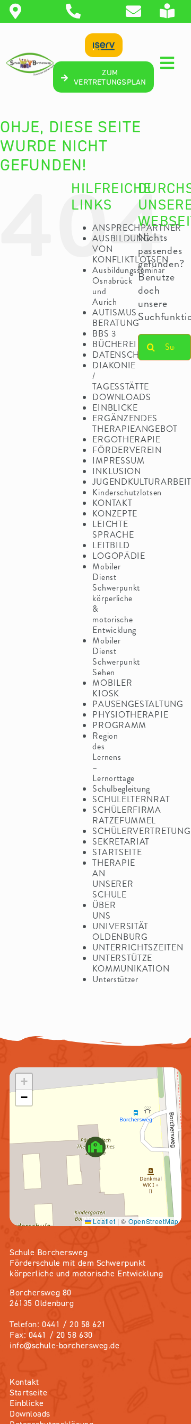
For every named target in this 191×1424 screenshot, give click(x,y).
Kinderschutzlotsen (127, 492)
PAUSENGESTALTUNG (137, 704)
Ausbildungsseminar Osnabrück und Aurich (128, 286)
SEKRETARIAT (121, 842)
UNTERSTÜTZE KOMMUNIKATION (130, 963)
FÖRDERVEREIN (126, 450)
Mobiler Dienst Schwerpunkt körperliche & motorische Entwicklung (116, 598)
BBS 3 (104, 334)
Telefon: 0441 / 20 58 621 (58, 1325)
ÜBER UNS (104, 910)
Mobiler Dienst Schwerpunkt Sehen (116, 656)
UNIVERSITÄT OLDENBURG (120, 931)
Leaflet (103, 1221)
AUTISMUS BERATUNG (116, 317)
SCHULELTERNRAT (131, 799)
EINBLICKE (114, 408)
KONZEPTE (114, 513)
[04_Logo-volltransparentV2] (30, 56)
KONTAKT (112, 503)
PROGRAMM (119, 725)
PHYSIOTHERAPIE (130, 715)
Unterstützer (115, 979)
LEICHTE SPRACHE (113, 529)
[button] (95, 1147)
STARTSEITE (117, 852)
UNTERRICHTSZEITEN (137, 947)
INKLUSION (116, 471)
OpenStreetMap (153, 1221)
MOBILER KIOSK (112, 688)
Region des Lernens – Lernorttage (113, 757)
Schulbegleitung (121, 789)
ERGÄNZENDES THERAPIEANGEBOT (135, 423)
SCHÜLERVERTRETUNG (141, 831)
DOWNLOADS (121, 397)
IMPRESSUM (118, 461)
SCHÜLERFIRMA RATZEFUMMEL (126, 815)
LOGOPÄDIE (118, 556)
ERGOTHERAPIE (126, 439)
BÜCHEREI (114, 344)
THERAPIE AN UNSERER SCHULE (113, 879)
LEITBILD (111, 545)
